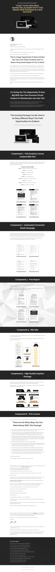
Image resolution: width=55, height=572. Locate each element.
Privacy (22, 567)
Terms (30, 567)
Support (33, 567)
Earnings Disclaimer (26, 567)
